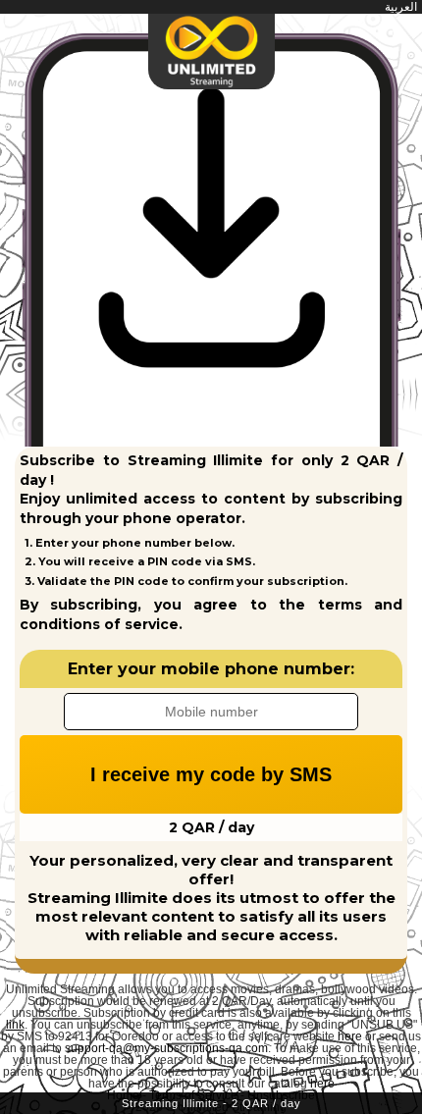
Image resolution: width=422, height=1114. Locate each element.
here (350, 1036)
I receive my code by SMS (211, 774)
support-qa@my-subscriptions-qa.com (166, 1048)
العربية (401, 7)
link (15, 1025)
